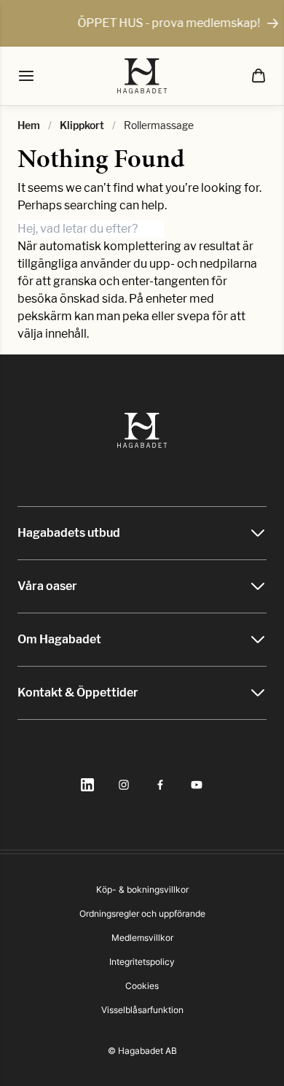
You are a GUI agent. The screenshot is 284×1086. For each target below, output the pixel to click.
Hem (28, 125)
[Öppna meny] (26, 76)
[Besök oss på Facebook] (160, 784)
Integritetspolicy (142, 961)
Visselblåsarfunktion (142, 1009)
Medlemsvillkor (142, 937)
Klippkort (82, 125)
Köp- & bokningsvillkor (142, 889)
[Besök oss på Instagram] (123, 784)
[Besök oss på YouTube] (196, 784)
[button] (259, 76)
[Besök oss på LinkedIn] (87, 784)
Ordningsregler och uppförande (142, 913)
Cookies (142, 985)
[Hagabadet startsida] (142, 75)
